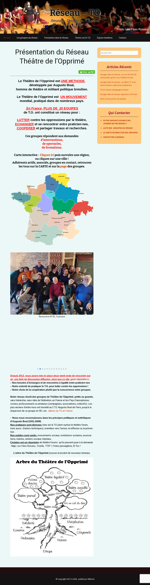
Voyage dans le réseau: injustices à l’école (118, 94)
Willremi (91, 579)
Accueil (7, 37)
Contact (122, 37)
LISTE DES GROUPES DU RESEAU (118, 128)
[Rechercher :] (144, 37)
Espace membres (104, 37)
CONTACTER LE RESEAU (113, 137)
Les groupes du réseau (27, 37)
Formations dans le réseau (56, 37)
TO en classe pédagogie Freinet (114, 89)
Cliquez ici (47, 155)
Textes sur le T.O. (83, 37)
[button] (13, 309)
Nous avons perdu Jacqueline (113, 98)
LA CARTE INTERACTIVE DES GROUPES (120, 132)
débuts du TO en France (60, 410)
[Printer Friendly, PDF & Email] (87, 72)
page (63, 166)
